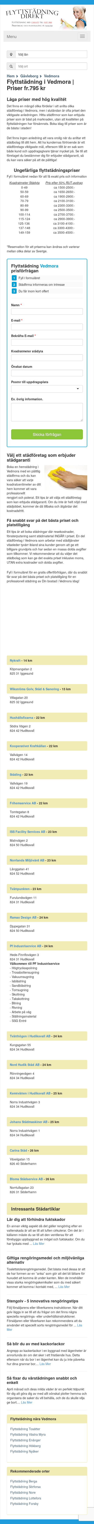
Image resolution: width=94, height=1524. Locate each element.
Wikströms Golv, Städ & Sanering (34, 689)
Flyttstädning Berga (23, 1481)
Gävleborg (29, 75)
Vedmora (51, 75)
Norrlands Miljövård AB (27, 860)
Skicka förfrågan (47, 434)
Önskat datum (21, 366)
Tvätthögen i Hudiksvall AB (30, 1036)
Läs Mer (38, 1243)
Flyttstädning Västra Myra (28, 1434)
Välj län (23, 54)
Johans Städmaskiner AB (28, 1122)
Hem (11, 75)
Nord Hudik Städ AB (25, 1064)
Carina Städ (18, 1150)
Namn (16, 305)
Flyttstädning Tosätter (25, 1429)
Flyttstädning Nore (23, 1492)
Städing (15, 774)
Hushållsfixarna (21, 717)
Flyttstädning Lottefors (25, 1498)
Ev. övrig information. (27, 399)
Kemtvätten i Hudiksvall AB (30, 1093)
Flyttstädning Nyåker (24, 1451)
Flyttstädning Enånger (25, 1440)
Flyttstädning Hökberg (25, 1446)
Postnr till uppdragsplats (29, 382)
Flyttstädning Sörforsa (25, 1486)
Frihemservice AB (23, 803)
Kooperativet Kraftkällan (28, 746)
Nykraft (15, 660)
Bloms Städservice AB (26, 1179)
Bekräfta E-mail (23, 335)
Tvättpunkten (20, 889)
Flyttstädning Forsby (24, 1503)
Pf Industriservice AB (25, 946)
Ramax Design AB (23, 917)
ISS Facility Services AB (27, 831)
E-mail (16, 320)
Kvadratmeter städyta (27, 351)
